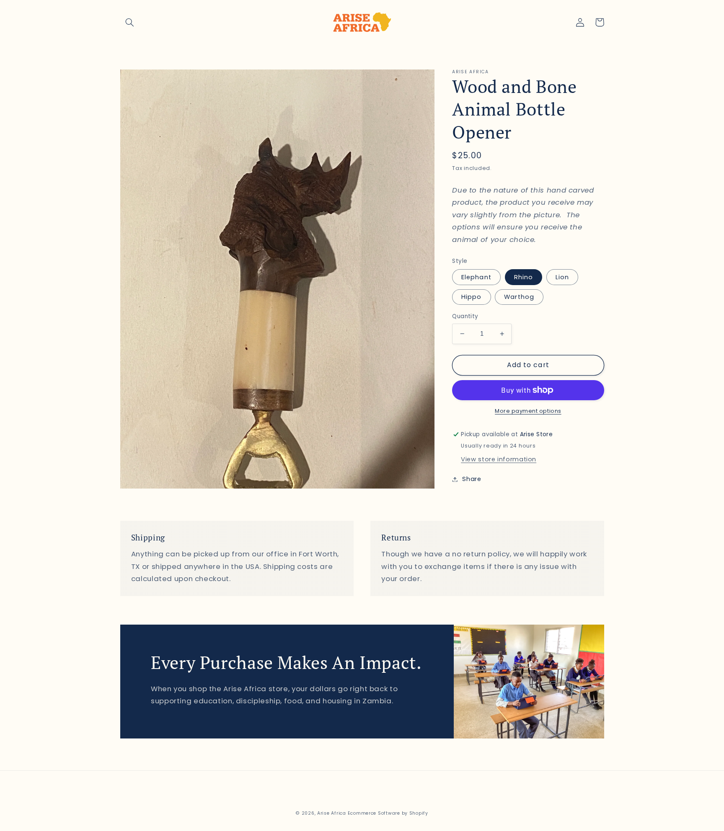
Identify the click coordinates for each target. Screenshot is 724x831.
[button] (130, 22)
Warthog (519, 297)
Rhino (523, 277)
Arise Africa (331, 813)
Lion (562, 277)
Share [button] (471, 479)
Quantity (465, 316)
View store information (498, 459)
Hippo (471, 297)
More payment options (528, 410)
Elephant (476, 277)
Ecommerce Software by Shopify (388, 813)
